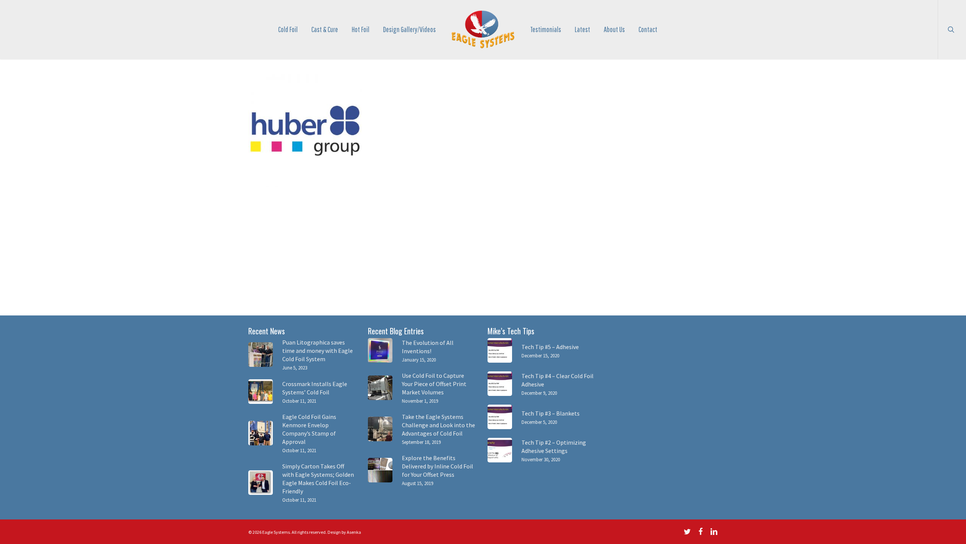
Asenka (354, 532)
